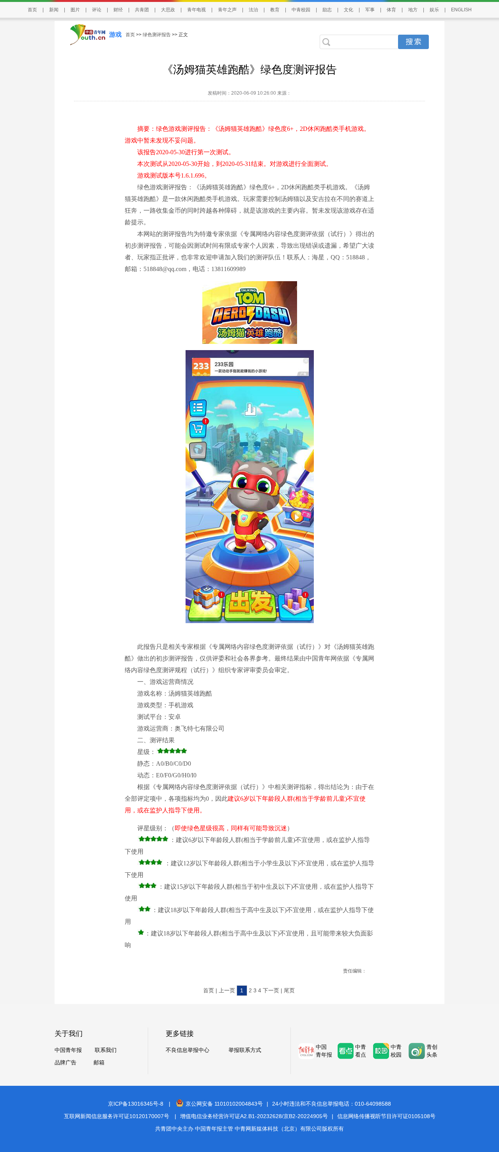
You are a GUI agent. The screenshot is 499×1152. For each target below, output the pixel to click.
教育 (275, 9)
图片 (75, 9)
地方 (413, 9)
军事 (370, 9)
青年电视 (196, 9)
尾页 (289, 990)
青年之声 (227, 9)
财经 (118, 9)
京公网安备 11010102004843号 (224, 1104)
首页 (32, 9)
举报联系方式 (244, 1050)
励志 (327, 9)
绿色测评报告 (157, 34)
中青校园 (301, 9)
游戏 (115, 34)
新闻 (53, 9)
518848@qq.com (164, 269)
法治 (253, 9)
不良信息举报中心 (187, 1050)
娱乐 (434, 9)
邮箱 (99, 1062)
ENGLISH (461, 9)
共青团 (142, 9)
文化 (348, 9)
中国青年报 (68, 1050)
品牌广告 (65, 1062)
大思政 (168, 9)
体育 (391, 9)
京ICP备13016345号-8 (135, 1104)
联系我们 (106, 1050)
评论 (96, 9)
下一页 (271, 990)
